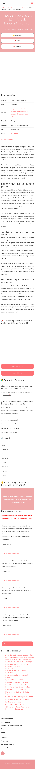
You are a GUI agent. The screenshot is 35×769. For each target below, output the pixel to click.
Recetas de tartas (7, 718)
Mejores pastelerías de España (12, 725)
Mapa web (4, 748)
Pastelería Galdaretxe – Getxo (17, 682)
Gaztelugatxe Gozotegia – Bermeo (19, 697)
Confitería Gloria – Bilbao (15, 705)
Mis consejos (5, 722)
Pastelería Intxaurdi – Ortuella (17, 699)
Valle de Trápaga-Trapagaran (20, 29)
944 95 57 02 (7, 395)
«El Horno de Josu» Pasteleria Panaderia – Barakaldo (17, 708)
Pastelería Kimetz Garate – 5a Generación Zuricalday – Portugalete (17, 666)
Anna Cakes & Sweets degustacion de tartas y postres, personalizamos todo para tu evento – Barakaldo (19, 657)
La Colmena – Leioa (13, 702)
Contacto (4, 737)
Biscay (31, 29)
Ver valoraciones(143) (7, 139)
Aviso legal (4, 741)
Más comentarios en (11, 553)
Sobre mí (4, 732)
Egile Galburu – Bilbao (14, 680)
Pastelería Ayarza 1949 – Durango (18, 662)
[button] (32, 3)
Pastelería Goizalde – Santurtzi (17, 690)
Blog (2, 729)
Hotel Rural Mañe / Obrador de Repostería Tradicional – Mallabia (18, 686)
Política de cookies (7, 744)
